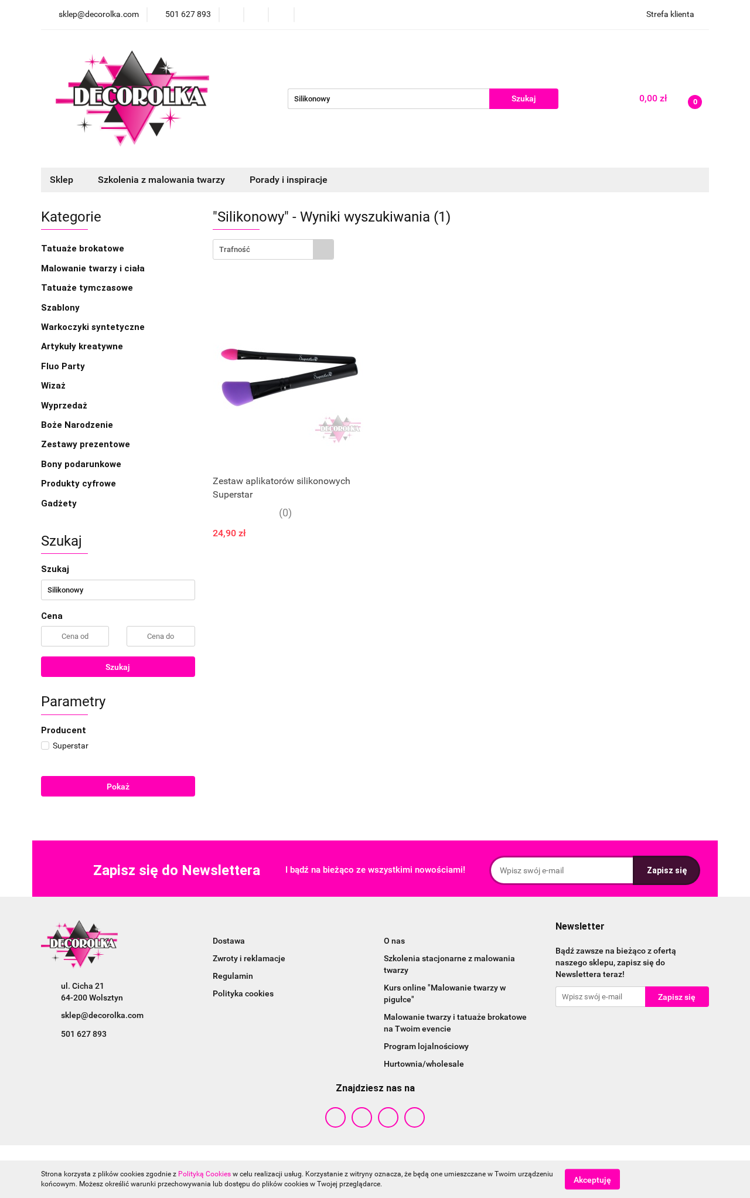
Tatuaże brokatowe (84, 248)
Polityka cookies (243, 993)
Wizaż (54, 385)
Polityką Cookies (204, 1174)
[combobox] (273, 249)
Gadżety (60, 503)
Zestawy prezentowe (85, 444)
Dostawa (229, 940)
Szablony (61, 307)
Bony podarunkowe (81, 464)
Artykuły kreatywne (83, 346)
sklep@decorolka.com (102, 1015)
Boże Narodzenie (77, 425)
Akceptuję (592, 1179)
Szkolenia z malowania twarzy (162, 179)
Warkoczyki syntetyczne (94, 327)
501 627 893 (84, 1034)
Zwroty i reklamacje (249, 958)
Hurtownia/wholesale (424, 1063)
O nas (394, 940)
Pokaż (118, 786)
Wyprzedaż (64, 405)
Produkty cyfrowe (79, 483)
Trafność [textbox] (234, 249)
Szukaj (117, 667)
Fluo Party (64, 366)
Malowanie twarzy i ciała (94, 268)
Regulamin (233, 976)
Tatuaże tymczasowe (88, 288)
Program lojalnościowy (426, 1046)
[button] (580, 926)
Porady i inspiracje (289, 179)
